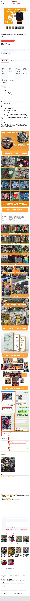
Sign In (2, 56)
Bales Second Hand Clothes (13, 591)
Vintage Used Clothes (12, 584)
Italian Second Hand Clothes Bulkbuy (18, 593)
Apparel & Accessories (5, 5)
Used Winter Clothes (10, 575)
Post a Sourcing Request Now (23, 529)
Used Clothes (9, 5)
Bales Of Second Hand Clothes (5, 591)
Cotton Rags (16, 576)
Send (7, 529)
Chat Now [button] (22, 40)
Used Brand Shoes (3, 576)
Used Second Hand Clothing (13, 589)
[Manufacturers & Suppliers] (15, 1)
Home (1, 5)
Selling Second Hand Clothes (22, 589)
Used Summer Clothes (3, 575)
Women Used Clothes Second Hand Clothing (6, 593)
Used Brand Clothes (17, 575)
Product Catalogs (12, 573)
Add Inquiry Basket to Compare (15, 30)
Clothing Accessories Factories (5, 589)
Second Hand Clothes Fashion (5, 584)
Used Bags (9, 576)
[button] (26, 62)
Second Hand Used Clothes (20, 584)
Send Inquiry (7, 40)
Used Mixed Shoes (24, 575)
